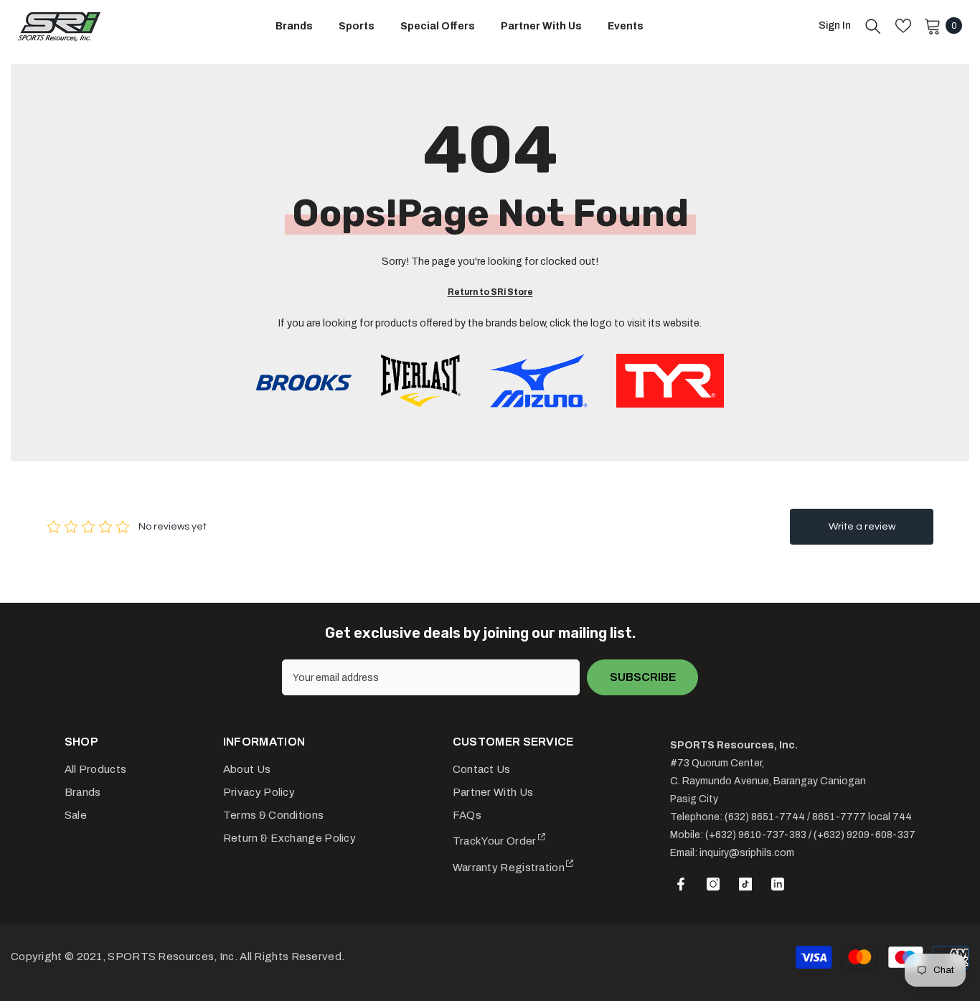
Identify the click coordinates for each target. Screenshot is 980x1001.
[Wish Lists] (903, 26)
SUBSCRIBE (643, 677)
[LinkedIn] (777, 884)
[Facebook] (681, 884)
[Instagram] (713, 884)
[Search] (873, 26)
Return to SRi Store (490, 292)
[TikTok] (745, 884)
